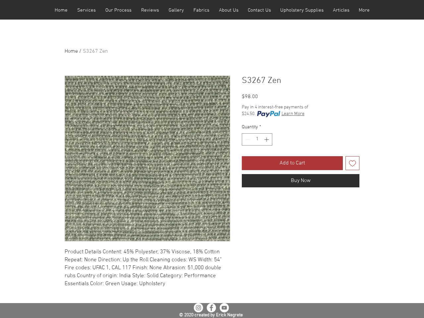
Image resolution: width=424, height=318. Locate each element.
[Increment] (267, 139)
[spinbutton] (257, 139)
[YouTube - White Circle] (224, 307)
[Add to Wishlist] (352, 163)
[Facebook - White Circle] (211, 307)
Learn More (293, 114)
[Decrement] (247, 139)
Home (71, 51)
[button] (86, 10)
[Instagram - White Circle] (198, 307)
